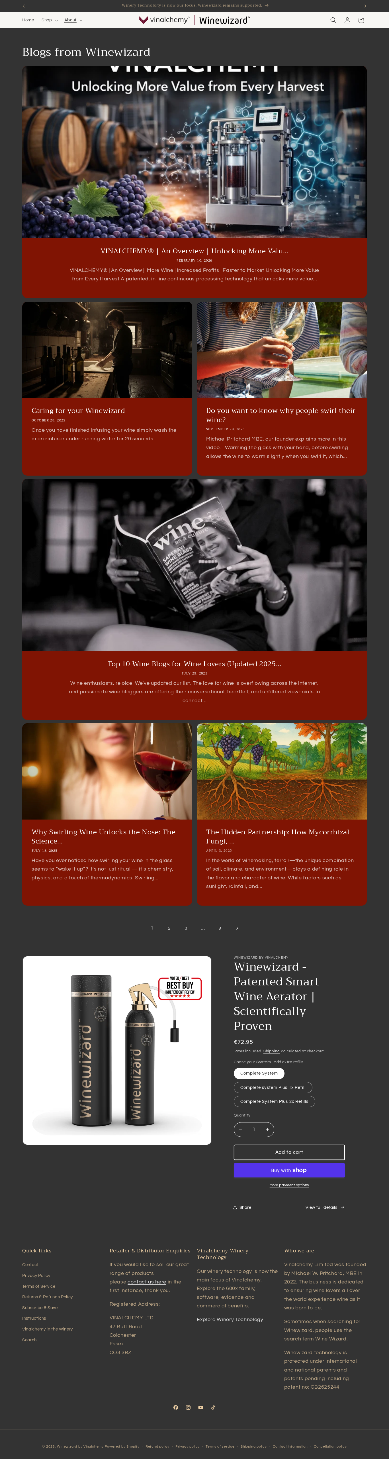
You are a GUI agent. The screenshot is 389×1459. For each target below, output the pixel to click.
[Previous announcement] (24, 6)
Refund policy (157, 1446)
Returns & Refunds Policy (47, 1297)
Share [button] (245, 1207)
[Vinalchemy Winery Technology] (164, 20)
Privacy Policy (36, 1275)
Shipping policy (254, 1446)
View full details (321, 1207)
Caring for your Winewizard (78, 410)
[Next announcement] (365, 6)
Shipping (271, 1051)
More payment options (289, 1185)
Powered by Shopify (122, 1446)
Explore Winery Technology (230, 1319)
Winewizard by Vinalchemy (80, 1446)
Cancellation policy (330, 1446)
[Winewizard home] (224, 20)
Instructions (34, 1318)
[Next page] (236, 928)
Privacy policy (187, 1446)
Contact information (290, 1446)
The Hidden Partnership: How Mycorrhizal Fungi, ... (277, 837)
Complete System (259, 1073)
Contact (30, 1264)
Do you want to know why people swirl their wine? (280, 415)
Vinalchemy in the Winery (47, 1329)
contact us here (147, 1282)
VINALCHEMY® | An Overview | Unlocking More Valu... (195, 251)
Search (29, 1340)
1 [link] (152, 928)
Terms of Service (39, 1286)
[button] (49, 20)
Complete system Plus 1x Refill (273, 1087)
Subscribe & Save (40, 1307)
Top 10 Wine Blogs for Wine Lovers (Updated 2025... (195, 664)
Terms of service (220, 1446)
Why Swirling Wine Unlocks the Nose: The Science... (103, 837)
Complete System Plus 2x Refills (274, 1101)
